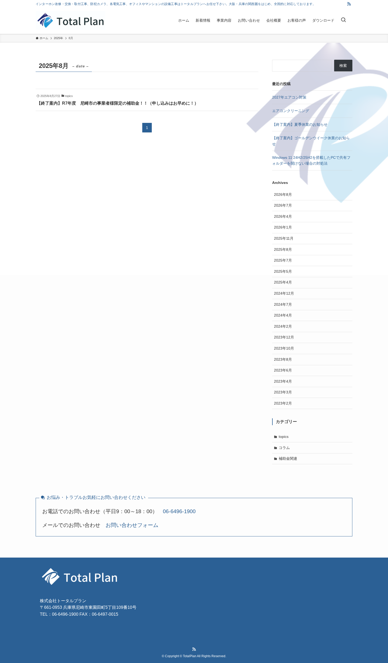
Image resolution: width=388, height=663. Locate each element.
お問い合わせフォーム (132, 525)
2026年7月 (283, 205)
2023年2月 (283, 403)
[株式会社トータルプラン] (70, 20)
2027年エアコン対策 (289, 97)
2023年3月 (283, 392)
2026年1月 (283, 227)
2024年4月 (283, 315)
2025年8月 (283, 249)
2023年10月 (284, 348)
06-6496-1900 (179, 511)
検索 (343, 65)
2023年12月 (284, 337)
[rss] (349, 4)
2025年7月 (283, 260)
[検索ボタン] (343, 20)
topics (283, 436)
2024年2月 (283, 326)
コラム (284, 448)
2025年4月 (283, 282)
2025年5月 (283, 271)
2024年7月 (283, 304)
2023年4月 (283, 381)
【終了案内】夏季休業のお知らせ (300, 124)
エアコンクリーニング (290, 111)
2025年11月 (284, 238)
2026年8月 (283, 194)
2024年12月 (284, 293)
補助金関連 (288, 458)
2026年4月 (283, 216)
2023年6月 (283, 370)
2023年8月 (283, 359)
